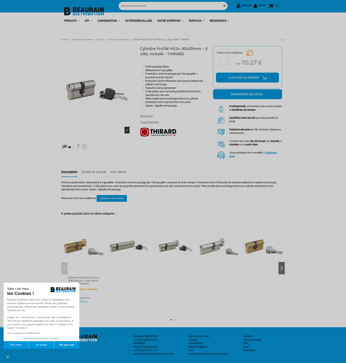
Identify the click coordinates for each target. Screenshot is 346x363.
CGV (191, 350)
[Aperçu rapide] (83, 273)
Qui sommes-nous (198, 336)
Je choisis (41, 344)
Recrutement (195, 343)
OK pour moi (66, 344)
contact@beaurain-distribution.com (154, 353)
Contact (193, 339)
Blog (245, 346)
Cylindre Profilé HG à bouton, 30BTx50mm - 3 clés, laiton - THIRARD (84, 280)
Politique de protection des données (208, 353)
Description (146, 115)
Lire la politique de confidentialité (23, 333)
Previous (64, 268)
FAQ (245, 343)
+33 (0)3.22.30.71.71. (146, 350)
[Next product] (284, 40)
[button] (71, 21)
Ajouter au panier (244, 77)
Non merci (16, 344)
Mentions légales (197, 346)
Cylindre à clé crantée (112, 198)
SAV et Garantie (252, 339)
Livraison (248, 336)
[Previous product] (282, 40)
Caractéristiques (149, 122)
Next (281, 268)
